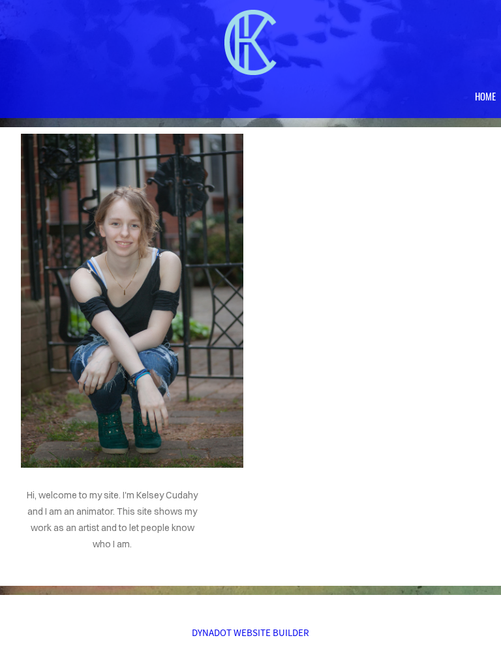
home (485, 96)
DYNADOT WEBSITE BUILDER (250, 632)
